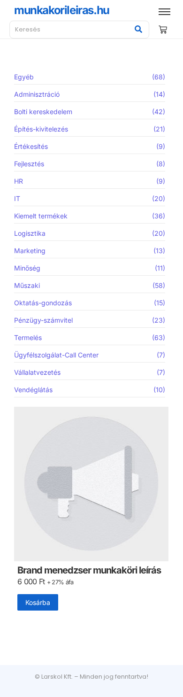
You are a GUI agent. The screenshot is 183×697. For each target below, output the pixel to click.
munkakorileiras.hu (61, 10)
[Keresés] (138, 30)
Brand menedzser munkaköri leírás (89, 570)
